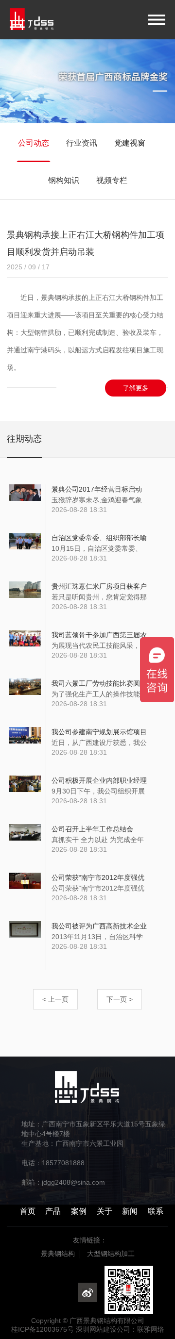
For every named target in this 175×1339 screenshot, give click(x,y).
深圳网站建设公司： (106, 1329)
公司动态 (33, 143)
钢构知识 (63, 180)
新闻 (130, 1211)
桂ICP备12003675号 (42, 1329)
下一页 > (119, 999)
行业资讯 (81, 143)
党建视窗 (129, 143)
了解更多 (135, 388)
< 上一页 (55, 999)
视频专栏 (111, 180)
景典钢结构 (58, 1253)
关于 (104, 1211)
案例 (79, 1211)
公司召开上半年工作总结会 (92, 829)
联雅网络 (150, 1329)
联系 (155, 1211)
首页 (27, 1211)
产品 (53, 1211)
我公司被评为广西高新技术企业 (99, 926)
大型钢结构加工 (111, 1253)
